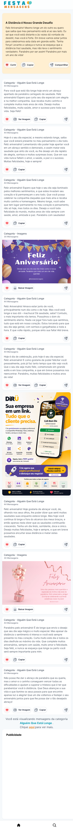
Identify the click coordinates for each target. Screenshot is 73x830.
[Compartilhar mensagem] (66, 119)
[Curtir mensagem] (7, 119)
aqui (32, 727)
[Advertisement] (36, 776)
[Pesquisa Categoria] (54, 825)
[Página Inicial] (19, 825)
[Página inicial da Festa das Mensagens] (18, 5)
